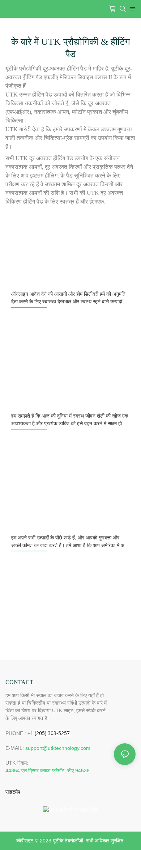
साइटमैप (12, 792)
